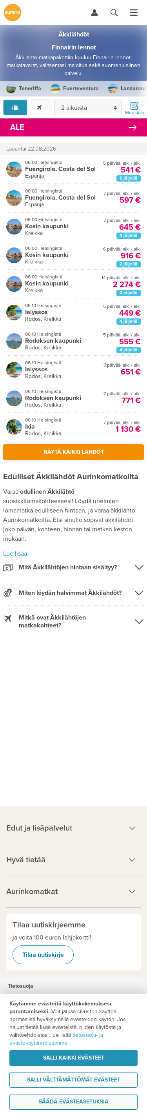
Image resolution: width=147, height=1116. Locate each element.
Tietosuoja (20, 986)
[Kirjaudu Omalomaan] (94, 12)
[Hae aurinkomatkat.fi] (114, 12)
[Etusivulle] (12, 12)
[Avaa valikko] (133, 12)
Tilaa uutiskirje (43, 955)
